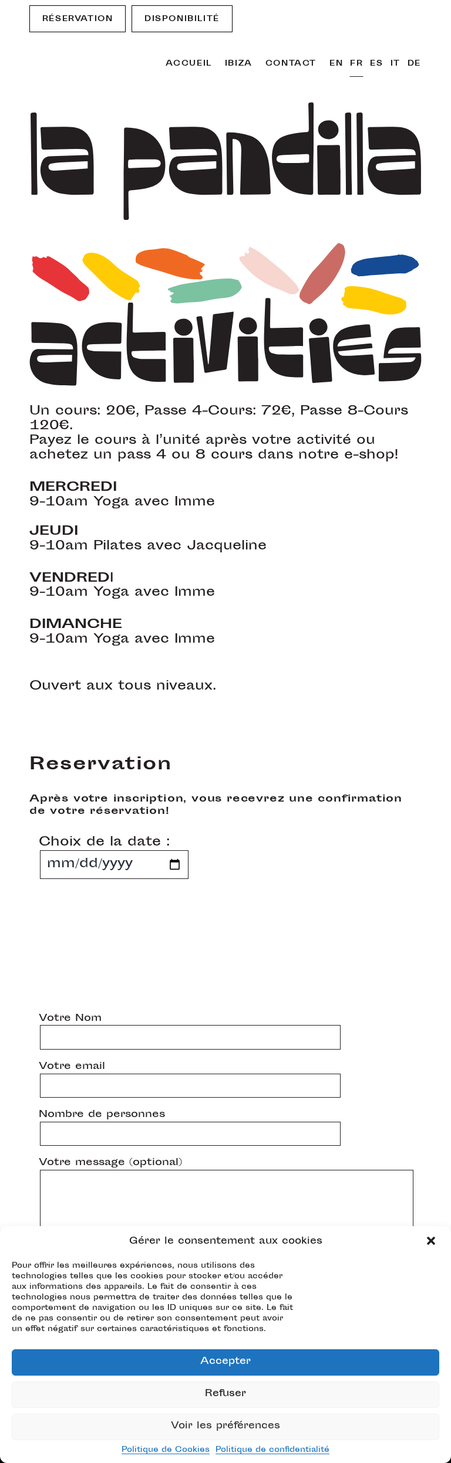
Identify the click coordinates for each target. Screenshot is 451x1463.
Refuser (225, 1394)
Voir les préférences (225, 1426)
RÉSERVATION (77, 19)
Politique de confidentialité (272, 1450)
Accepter (225, 1362)
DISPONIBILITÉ (182, 19)
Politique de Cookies (166, 1450)
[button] (432, 1242)
